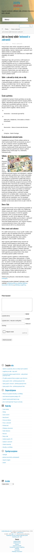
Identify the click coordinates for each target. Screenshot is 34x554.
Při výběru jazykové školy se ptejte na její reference (15, 378)
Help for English (6, 460)
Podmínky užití (15, 537)
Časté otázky (6, 409)
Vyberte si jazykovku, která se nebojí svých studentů (15, 369)
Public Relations (6, 431)
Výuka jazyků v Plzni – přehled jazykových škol (14, 386)
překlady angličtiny (20, 285)
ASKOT (4, 462)
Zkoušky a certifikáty (7, 447)
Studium (17, 544)
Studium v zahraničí (7, 441)
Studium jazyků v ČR (7, 439)
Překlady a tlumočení (8, 428)
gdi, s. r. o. (14, 534)
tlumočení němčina (7, 285)
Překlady (17, 548)
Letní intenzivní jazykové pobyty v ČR (11, 396)
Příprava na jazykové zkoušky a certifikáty (13, 393)
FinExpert (4, 278)
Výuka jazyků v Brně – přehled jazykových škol (14, 381)
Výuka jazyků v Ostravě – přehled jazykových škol (14, 383)
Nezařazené (6, 417)
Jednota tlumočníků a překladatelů (11, 457)
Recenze (5, 433)
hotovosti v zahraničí (16, 38)
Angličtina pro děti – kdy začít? (10, 371)
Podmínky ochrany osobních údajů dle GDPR (17, 535)
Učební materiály (7, 444)
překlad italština (22, 283)
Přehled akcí (6, 425)
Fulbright (5, 454)
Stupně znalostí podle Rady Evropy (11, 399)
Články (6, 29)
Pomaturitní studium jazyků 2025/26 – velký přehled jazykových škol (15, 374)
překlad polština (12, 283)
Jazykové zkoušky (17, 545)
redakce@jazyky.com (6, 531)
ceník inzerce (20, 532)
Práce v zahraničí (15, 29)
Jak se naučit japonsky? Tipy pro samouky (12, 402)
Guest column (6, 414)
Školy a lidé (5, 436)
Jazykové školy (17, 541)
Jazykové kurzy (17, 543)
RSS (21, 537)
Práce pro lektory (7, 420)
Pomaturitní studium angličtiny (17, 547)
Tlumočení (17, 550)
